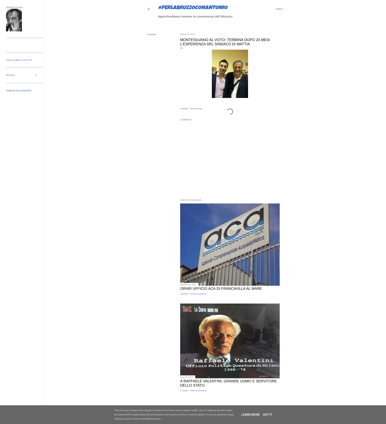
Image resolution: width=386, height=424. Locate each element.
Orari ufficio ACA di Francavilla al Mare (221, 288)
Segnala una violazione (18, 90)
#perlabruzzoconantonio (192, 8)
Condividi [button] (151, 34)
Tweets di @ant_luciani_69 (19, 60)
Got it (267, 414)
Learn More (250, 414)
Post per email (196, 109)
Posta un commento (198, 294)
